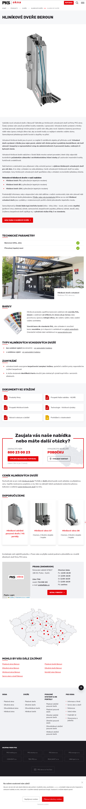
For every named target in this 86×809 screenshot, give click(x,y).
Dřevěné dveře (30, 705)
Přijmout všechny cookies (53, 799)
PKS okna (70, 694)
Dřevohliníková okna (11, 708)
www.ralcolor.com (65, 332)
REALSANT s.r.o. (53, 759)
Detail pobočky (56, 592)
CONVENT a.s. (12, 759)
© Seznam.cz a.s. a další (22, 597)
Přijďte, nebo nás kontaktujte (44, 197)
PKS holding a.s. (11, 752)
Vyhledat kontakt (60, 459)
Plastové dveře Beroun (53, 664)
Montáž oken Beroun (53, 672)
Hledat (77, 3)
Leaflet (11, 597)
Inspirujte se (72, 715)
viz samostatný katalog (43, 348)
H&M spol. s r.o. (74, 759)
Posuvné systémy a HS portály (51, 696)
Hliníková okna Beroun (11, 672)
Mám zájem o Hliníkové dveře (16, 220)
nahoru (81, 687)
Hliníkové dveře (30, 712)
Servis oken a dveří (74, 705)
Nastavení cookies (43, 804)
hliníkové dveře (28, 481)
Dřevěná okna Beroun (10, 668)
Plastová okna (9, 702)
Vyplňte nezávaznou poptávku (23, 459)
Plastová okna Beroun (10, 664)
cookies (56, 787)
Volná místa (72, 712)
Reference (71, 708)
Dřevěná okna (9, 705)
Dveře (26, 694)
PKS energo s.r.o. (74, 752)
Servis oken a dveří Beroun (12, 676)
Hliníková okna (9, 712)
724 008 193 (43, 582)
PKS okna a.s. (53, 752)
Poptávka (69, 3)
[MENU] (82, 3)
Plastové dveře (30, 702)
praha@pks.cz (43, 585)
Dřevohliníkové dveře (32, 708)
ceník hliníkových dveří (26, 487)
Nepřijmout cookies (31, 799)
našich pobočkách (71, 329)
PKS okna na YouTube (45, 769)
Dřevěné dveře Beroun (53, 668)
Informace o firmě (74, 702)
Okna (4, 694)
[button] (16, 577)
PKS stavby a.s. (33, 752)
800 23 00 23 (19, 452)
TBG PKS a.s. (32, 759)
